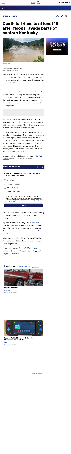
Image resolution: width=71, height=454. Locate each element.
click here (35, 222)
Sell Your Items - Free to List (25, 267)
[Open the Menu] (3, 3)
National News (10, 16)
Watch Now (64, 3)
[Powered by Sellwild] (40, 373)
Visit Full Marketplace (35, 266)
